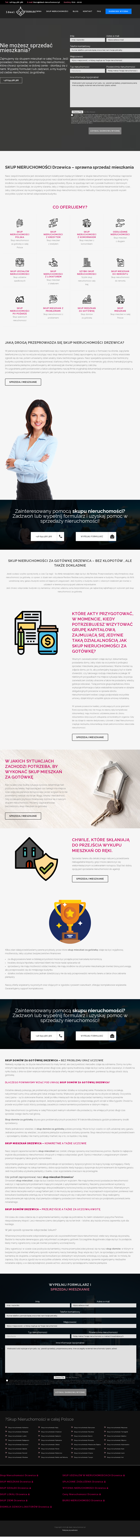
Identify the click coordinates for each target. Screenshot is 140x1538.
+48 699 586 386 (16, 2)
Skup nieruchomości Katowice (18, 1427)
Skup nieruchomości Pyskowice (51, 1440)
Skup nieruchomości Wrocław (18, 1457)
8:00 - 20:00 (77, 2)
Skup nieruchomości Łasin (116, 1453)
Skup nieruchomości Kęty (49, 1427)
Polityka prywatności (70, 1530)
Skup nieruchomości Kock (115, 1449)
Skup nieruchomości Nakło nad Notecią (54, 1457)
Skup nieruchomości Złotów (50, 1444)
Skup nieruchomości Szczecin (18, 1444)
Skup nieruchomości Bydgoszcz (18, 1440)
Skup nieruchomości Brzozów (84, 1440)
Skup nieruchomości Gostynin (51, 1436)
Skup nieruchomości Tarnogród (117, 1432)
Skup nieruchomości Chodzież (51, 1432)
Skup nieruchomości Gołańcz (116, 1436)
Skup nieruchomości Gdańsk (17, 1449)
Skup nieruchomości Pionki (50, 1449)
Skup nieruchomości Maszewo (117, 1427)
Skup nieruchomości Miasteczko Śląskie (87, 1444)
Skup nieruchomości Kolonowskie (118, 1444)
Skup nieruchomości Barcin (83, 1436)
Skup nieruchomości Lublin (17, 1436)
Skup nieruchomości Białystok (18, 1432)
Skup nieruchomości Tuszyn (83, 1457)
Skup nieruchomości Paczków (84, 1432)
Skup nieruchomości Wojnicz (116, 1440)
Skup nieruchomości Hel (115, 1457)
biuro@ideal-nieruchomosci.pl (46, 2)
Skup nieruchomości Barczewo (84, 1427)
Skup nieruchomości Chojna (83, 1453)
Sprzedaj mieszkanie (23, 382)
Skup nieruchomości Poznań (17, 1453)
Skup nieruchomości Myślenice (51, 1453)
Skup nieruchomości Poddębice (84, 1449)
